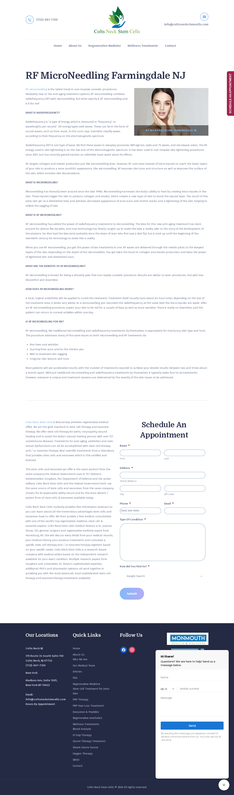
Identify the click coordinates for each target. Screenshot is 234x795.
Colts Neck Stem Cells (39, 422)
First (122, 458)
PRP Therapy (80, 699)
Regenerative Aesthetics (87, 718)
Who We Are (80, 659)
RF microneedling (36, 89)
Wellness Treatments (86, 724)
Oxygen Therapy (83, 753)
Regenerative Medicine (86, 684)
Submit (132, 593)
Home (76, 648)
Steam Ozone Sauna (85, 747)
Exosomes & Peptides (86, 712)
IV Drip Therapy (82, 735)
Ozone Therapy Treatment (89, 741)
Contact (78, 765)
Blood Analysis (82, 729)
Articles (77, 671)
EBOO (76, 759)
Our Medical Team (84, 665)
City (122, 494)
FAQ (75, 677)
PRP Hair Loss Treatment (88, 705)
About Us (78, 654)
